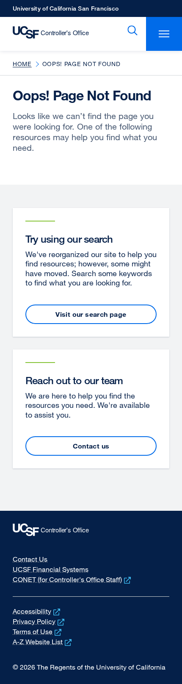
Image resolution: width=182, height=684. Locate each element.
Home (22, 63)
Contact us (91, 446)
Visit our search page (90, 314)
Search (131, 30)
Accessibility (37, 611)
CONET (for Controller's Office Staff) (72, 579)
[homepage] (46, 34)
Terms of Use (38, 631)
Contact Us (30, 559)
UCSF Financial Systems (50, 569)
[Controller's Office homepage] (91, 531)
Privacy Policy (39, 621)
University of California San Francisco (66, 11)
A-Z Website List (43, 641)
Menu (164, 34)
